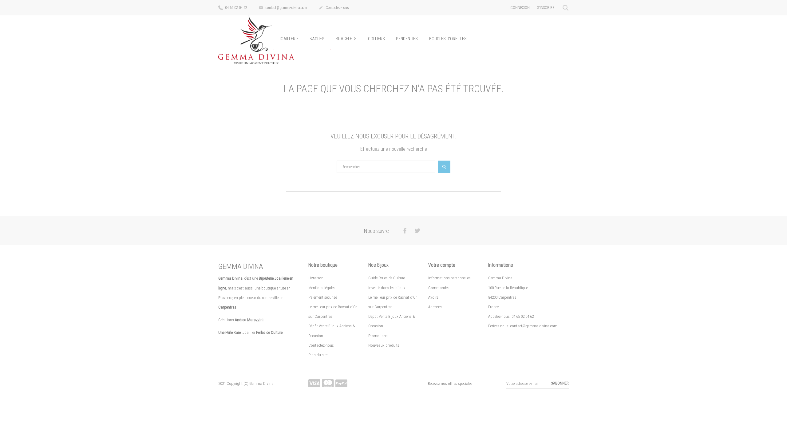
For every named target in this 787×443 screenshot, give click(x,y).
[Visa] (314, 383)
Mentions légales (321, 287)
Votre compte (441, 265)
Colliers (376, 38)
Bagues (317, 38)
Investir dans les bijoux (386, 287)
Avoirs (433, 297)
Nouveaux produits (383, 345)
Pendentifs (407, 38)
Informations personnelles (449, 278)
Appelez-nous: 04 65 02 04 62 (511, 316)
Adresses (435, 307)
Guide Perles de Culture (386, 278)
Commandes (438, 287)
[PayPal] (341, 383)
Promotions (378, 335)
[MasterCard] (328, 383)
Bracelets (346, 38)
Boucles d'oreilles (448, 38)
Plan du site (317, 355)
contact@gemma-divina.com (283, 8)
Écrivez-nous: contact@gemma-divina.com (522, 326)
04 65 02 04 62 (235, 8)
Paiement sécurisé (322, 297)
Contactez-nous (334, 8)
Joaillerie (289, 38)
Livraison (315, 278)
